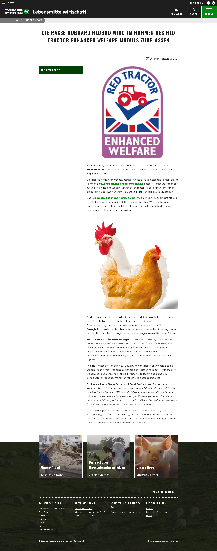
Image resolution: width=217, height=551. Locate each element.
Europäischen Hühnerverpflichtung (122, 183)
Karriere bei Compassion (156, 512)
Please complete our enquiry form (125, 512)
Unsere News (33, 20)
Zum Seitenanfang (164, 491)
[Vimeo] (213, 3)
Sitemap (174, 541)
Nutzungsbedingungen (158, 541)
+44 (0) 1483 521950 (83, 509)
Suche (149, 516)
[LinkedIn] (208, 3)
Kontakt (149, 509)
